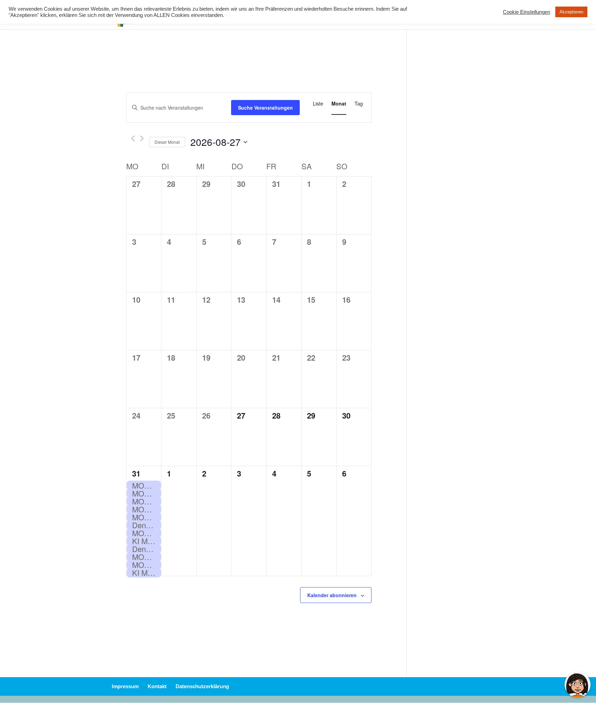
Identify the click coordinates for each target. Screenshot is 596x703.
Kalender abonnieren (332, 595)
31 (136, 473)
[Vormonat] (133, 138)
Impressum (125, 686)
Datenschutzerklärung (202, 686)
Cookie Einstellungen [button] (526, 12)
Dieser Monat (167, 142)
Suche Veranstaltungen (265, 107)
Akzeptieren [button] (571, 11)
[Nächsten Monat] (142, 138)
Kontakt (157, 686)
